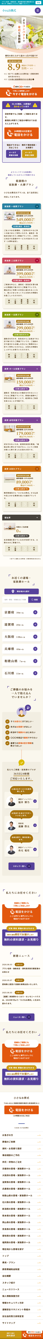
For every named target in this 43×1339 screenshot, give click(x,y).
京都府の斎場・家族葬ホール (16, 1168)
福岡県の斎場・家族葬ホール (16, 1242)
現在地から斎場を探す (13, 1249)
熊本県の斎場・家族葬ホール (16, 1215)
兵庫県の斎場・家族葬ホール (16, 1188)
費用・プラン (8, 1262)
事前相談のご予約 (10, 1155)
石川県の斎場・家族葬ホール (16, 1202)
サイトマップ (8, 1322)
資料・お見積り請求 (12, 1148)
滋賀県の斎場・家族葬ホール (16, 1181)
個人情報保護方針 (10, 1295)
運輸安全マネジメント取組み (16, 1309)
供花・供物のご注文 (12, 1161)
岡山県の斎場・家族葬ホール (16, 1222)
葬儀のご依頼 (8, 1141)
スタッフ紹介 (8, 1282)
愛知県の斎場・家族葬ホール (16, 1235)
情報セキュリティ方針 (13, 1302)
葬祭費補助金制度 (10, 1269)
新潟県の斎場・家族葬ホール (16, 1208)
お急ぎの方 (7, 1134)
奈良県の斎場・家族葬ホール (16, 1228)
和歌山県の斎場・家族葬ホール (17, 1195)
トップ (5, 1255)
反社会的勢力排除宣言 (13, 1316)
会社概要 (6, 1275)
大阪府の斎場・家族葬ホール (16, 1175)
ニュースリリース (10, 1289)
